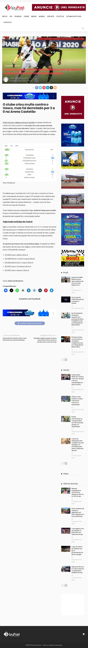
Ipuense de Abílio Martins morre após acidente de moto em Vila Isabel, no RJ (77, 281)
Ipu (11, 16)
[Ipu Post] (12, 634)
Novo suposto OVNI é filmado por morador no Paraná (78, 300)
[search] (83, 28)
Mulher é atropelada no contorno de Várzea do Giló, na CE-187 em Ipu (78, 492)
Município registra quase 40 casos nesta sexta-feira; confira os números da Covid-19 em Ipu (45, 340)
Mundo (42, 16)
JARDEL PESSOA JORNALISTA (19, 78)
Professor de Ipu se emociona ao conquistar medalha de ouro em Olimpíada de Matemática (77, 342)
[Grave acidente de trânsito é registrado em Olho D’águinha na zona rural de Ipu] (65, 511)
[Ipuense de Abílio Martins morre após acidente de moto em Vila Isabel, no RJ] (65, 279)
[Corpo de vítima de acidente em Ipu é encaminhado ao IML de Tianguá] (65, 549)
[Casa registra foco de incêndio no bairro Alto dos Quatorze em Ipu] (65, 531)
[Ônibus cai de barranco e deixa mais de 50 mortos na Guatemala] (65, 399)
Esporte (50, 16)
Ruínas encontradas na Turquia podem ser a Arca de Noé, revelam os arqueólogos (77, 421)
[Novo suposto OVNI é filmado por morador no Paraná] (65, 299)
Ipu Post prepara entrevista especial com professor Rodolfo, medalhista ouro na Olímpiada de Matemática (78, 319)
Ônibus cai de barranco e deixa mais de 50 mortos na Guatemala (77, 400)
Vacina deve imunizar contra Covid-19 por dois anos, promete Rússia (15, 339)
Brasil (34, 16)
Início (4, 16)
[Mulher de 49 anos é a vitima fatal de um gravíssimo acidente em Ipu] (65, 569)
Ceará (26, 16)
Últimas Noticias (73, 16)
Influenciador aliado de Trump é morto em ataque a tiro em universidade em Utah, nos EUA (78, 380)
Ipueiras (18, 16)
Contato (7, 22)
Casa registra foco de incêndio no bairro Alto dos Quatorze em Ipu (78, 531)
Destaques (8, 65)
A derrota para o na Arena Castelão (19, 122)
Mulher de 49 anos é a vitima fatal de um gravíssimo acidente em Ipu (78, 570)
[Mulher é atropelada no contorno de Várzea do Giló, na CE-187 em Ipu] (65, 491)
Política (60, 16)
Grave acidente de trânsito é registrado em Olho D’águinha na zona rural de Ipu (78, 512)
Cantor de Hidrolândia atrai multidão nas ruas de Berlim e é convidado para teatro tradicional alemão (78, 444)
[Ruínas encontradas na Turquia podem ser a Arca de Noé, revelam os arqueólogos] (65, 419)
